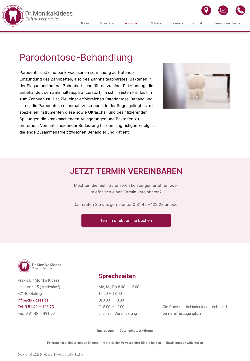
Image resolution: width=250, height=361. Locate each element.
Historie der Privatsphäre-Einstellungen (132, 343)
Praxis (85, 23)
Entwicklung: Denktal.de (69, 354)
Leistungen (131, 23)
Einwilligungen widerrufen (184, 343)
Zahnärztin (106, 23)
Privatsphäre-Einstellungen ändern (72, 343)
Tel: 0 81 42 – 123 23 (36, 306)
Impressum (105, 331)
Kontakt (198, 23)
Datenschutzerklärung (136, 331)
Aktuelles (156, 23)
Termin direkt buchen (228, 23)
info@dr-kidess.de (33, 300)
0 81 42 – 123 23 (148, 204)
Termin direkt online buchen (126, 220)
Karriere (178, 23)
